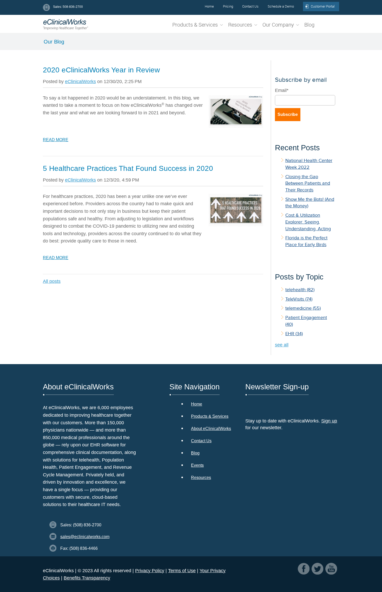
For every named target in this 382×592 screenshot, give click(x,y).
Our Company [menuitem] (278, 24)
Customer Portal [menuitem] (323, 6)
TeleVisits (298, 299)
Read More (55, 140)
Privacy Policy (149, 570)
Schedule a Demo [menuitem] (281, 6)
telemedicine (303, 308)
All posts (52, 281)
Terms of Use (182, 570)
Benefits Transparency (87, 578)
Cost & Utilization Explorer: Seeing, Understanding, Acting (308, 222)
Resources (201, 477)
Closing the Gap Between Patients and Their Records (307, 183)
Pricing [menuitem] (228, 6)
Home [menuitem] (209, 6)
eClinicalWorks (80, 81)
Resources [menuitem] (240, 24)
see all (281, 344)
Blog (195, 453)
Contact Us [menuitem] (250, 6)
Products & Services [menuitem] (195, 24)
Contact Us (201, 441)
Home (196, 404)
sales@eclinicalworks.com (84, 536)
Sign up (329, 420)
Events (197, 465)
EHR (294, 333)
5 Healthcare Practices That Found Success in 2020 (128, 168)
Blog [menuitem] (309, 24)
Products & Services (209, 416)
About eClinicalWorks (211, 428)
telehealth (299, 289)
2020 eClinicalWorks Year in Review (101, 70)
